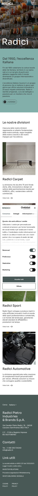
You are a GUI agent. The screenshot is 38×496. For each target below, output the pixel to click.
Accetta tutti (19, 279)
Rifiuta (19, 286)
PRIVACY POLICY (15, 485)
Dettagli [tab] (16, 214)
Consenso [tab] (6, 214)
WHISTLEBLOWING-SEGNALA (13, 476)
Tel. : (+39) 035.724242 (12, 448)
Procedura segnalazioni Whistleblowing (16, 473)
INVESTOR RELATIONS (10, 469)
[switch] (33, 256)
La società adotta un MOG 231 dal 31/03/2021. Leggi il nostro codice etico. (19, 465)
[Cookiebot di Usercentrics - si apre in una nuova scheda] (22, 208)
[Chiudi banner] (35, 208)
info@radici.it (8, 450)
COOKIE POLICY (5, 485)
